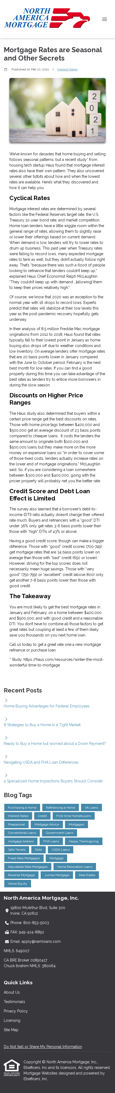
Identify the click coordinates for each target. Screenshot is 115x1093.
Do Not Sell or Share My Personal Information (43, 1047)
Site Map (11, 1030)
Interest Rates (67, 69)
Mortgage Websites (41, 1073)
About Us (12, 992)
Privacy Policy (16, 1011)
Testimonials (14, 1002)
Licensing (12, 1020)
